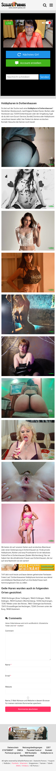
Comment (9, 631)
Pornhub (15, 763)
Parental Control (34, 750)
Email (8, 676)
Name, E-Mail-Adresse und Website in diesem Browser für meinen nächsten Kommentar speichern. (27, 702)
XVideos (25, 766)
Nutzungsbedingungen (32, 747)
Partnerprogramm (13, 753)
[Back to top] (51, 765)
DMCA (20, 750)
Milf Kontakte (31, 753)
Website (8, 687)
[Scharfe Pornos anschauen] (13, 5)
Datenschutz (13, 747)
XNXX (18, 766)
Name (8, 665)
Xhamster (23, 763)
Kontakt (48, 750)
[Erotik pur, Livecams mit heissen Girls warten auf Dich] (28, 570)
